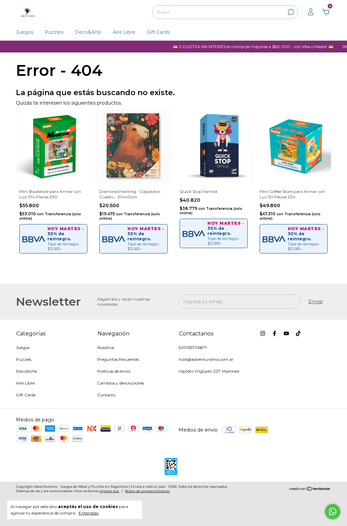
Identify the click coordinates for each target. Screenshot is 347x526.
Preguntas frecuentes (118, 359)
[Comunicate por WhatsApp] (332, 511)
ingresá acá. (109, 491)
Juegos (24, 32)
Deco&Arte (88, 32)
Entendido (89, 513)
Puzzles (54, 32)
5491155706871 (193, 347)
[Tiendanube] (310, 489)
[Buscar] (290, 12)
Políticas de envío (113, 371)
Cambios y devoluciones (120, 383)
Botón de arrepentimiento (147, 491)
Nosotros (105, 347)
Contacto (106, 394)
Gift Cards (158, 32)
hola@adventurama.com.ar (206, 359)
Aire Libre (124, 32)
